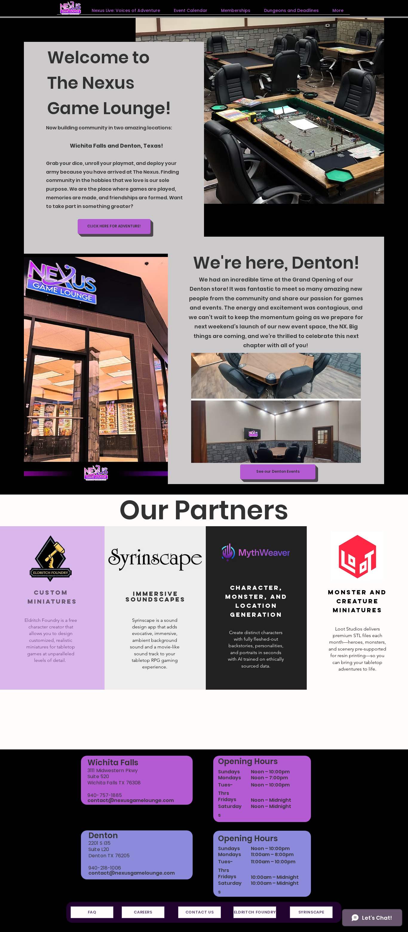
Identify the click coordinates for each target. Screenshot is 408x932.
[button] (276, 408)
